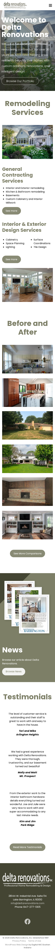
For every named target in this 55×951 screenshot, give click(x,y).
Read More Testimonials (27, 847)
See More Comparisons (28, 553)
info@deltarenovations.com (27, 903)
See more (11, 211)
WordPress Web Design (16, 944)
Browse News (14, 671)
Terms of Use (34, 940)
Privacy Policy (19, 940)
